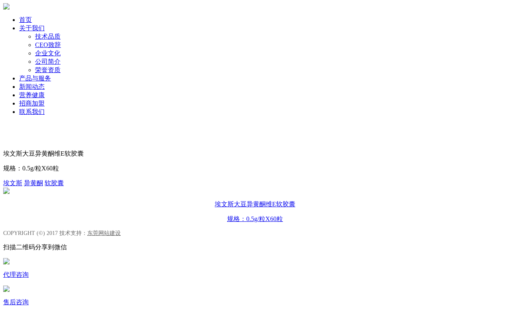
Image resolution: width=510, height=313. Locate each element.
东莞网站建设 (104, 233)
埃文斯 (12, 183)
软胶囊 (54, 183)
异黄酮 (33, 183)
